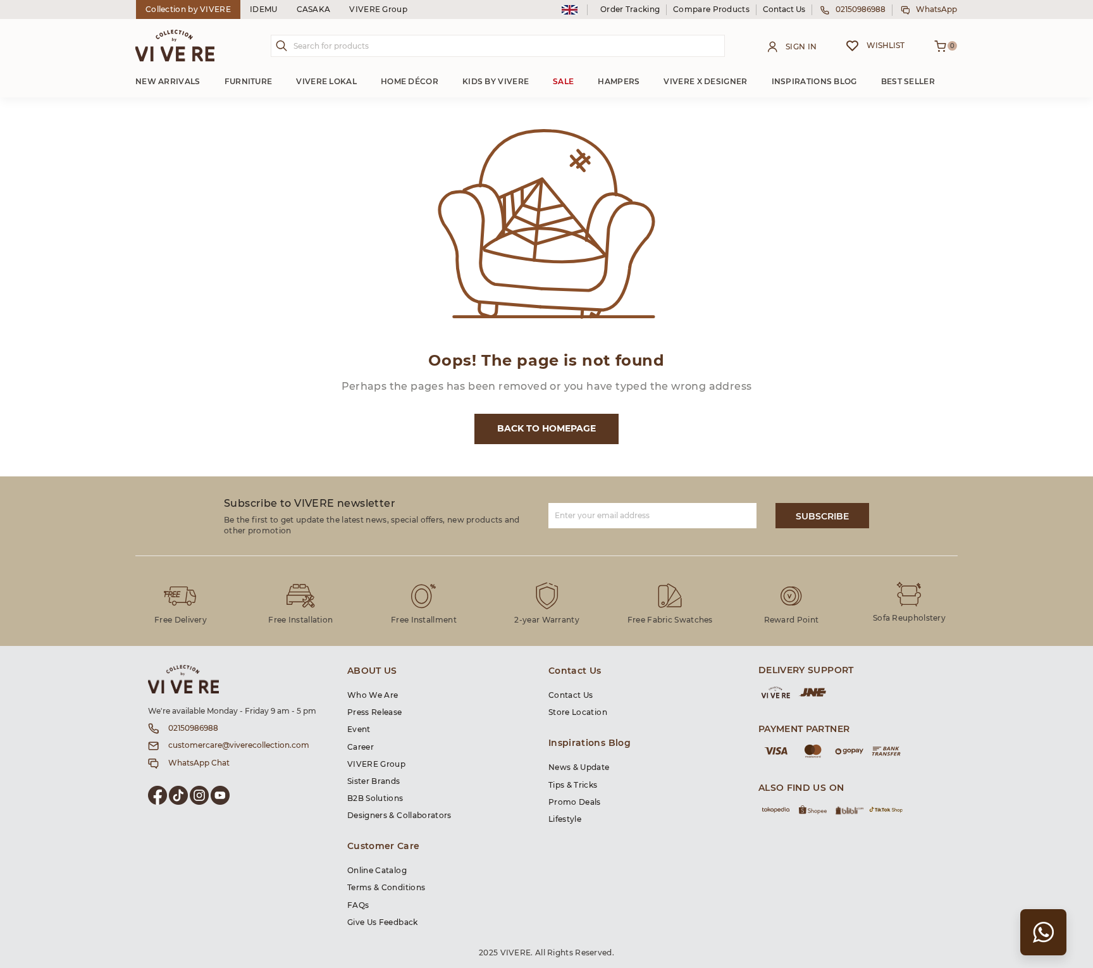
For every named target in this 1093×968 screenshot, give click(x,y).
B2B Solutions (375, 798)
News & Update (579, 767)
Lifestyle (564, 819)
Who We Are (372, 695)
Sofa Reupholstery (909, 618)
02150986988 (861, 9)
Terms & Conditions (386, 887)
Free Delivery (180, 620)
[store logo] (174, 45)
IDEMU (264, 9)
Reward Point (791, 620)
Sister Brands (373, 781)
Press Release (374, 712)
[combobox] (498, 46)
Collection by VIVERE (188, 9)
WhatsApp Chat (199, 763)
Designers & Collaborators (399, 815)
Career (360, 747)
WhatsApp (936, 9)
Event (359, 729)
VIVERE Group (378, 9)
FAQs (358, 905)
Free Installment (424, 620)
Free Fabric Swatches (670, 620)
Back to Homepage (546, 429)
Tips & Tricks (573, 785)
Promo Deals (574, 802)
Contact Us (784, 9)
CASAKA (314, 9)
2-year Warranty (546, 620)
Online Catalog (377, 870)
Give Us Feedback (382, 922)
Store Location (577, 712)
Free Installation (300, 620)
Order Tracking (630, 9)
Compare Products (711, 9)
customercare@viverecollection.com (238, 745)
